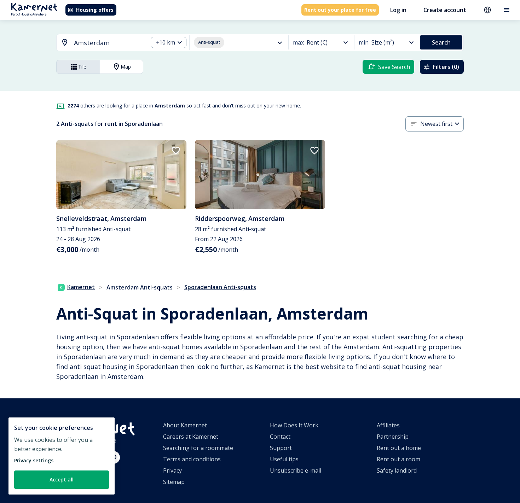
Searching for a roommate (198, 448)
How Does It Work (294, 425)
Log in (398, 10)
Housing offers (95, 9)
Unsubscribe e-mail (295, 470)
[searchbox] (108, 43)
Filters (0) (446, 67)
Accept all (62, 479)
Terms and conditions (192, 459)
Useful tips (284, 459)
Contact (280, 436)
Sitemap (174, 482)
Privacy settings (33, 460)
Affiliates (388, 425)
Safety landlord (397, 470)
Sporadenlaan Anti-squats (220, 287)
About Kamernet (185, 425)
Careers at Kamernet (190, 436)
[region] (61, 456)
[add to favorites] (176, 151)
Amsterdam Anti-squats (139, 287)
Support (281, 448)
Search (441, 42)
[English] (487, 10)
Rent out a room (398, 459)
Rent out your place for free (340, 9)
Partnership (393, 436)
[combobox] (98, 42)
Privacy (172, 470)
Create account (444, 10)
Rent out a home (399, 448)
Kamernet (81, 287)
